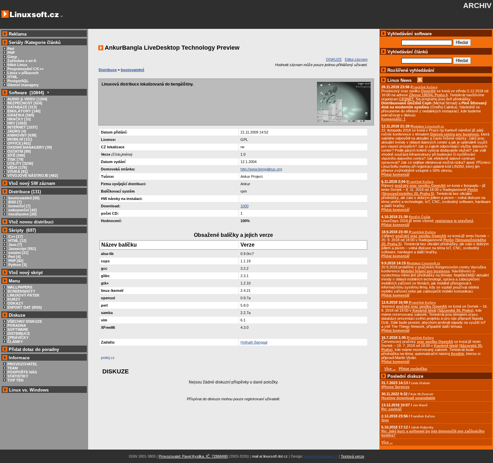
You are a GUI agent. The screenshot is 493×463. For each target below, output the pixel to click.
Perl (10, 49)
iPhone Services (395, 387)
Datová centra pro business (454, 134)
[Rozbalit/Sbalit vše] (47, 92)
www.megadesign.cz (321, 456)
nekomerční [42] (22, 210)
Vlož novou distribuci (31, 221)
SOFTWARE (17, 329)
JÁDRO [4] (16, 131)
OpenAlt (428, 91)
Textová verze (352, 456)
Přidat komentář (395, 174)
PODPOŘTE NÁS (22, 372)
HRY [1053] (17, 123)
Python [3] (17, 265)
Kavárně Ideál (424, 310)
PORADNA (16, 325)
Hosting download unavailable (408, 398)
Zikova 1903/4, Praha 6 (428, 95)
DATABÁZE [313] (22, 107)
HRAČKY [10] (19, 119)
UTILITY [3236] (20, 163)
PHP (11, 53)
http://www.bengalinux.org (261, 169)
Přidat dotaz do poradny (33, 349)
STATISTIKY (17, 376)
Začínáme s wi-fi (21, 61)
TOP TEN (15, 380)
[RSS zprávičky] (420, 80)
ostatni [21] (18, 253)
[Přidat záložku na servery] (114, 359)
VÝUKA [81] (17, 171)
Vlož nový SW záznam (32, 183)
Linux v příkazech (23, 73)
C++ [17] (15, 237)
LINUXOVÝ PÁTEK (23, 295)
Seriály (16, 42)
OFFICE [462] (19, 143)
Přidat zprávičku (413, 369)
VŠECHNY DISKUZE (24, 321)
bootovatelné (132, 70)
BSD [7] (14, 202)
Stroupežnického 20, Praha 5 (408, 194)
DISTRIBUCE (18, 333)
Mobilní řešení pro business (425, 271)
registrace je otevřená (454, 221)
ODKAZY (15, 303)
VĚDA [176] (17, 167)
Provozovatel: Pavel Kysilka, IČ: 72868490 (193, 456)
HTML (12, 77)
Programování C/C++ (25, 69)
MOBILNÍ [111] (19, 139)
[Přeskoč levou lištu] (61, 16)
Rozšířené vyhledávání (410, 70)
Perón (473, 190)
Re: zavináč (391, 409)
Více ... (387, 442)
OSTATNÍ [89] (19, 151)
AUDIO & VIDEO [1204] (27, 99)
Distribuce (108, 70)
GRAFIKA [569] (20, 115)
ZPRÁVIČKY (18, 338)
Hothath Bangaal (253, 342)
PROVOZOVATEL (22, 364)
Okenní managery (23, 85)
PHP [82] (15, 261)
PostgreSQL (18, 81)
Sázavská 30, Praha (455, 310)
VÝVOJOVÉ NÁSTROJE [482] (32, 175)
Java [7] (14, 245)
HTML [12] (16, 241)
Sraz (385, 420)
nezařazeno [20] (22, 214)
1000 (244, 206)
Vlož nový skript (26, 272)
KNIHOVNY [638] (22, 135)
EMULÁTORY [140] (24, 111)
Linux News (399, 80)
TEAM (12, 368)
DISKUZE (334, 59)
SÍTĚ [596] (16, 155)
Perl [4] (14, 257)
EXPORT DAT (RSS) (24, 307)
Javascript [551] (21, 249)
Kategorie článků (43, 42)
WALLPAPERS (19, 287)
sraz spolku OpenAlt (435, 342)
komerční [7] (19, 206)
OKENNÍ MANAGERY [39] (29, 147)
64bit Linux (17, 65)
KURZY (13, 299)
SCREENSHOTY (21, 291)
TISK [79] (15, 159)
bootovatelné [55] (23, 198)
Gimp (12, 57)
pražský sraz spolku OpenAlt (420, 186)
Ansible (457, 354)
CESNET (406, 99)
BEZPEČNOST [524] (24, 103)
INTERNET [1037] (22, 127)
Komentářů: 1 (393, 119)
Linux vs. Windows (29, 390)
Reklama (17, 34)
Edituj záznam (356, 59)
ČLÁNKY (15, 342)
